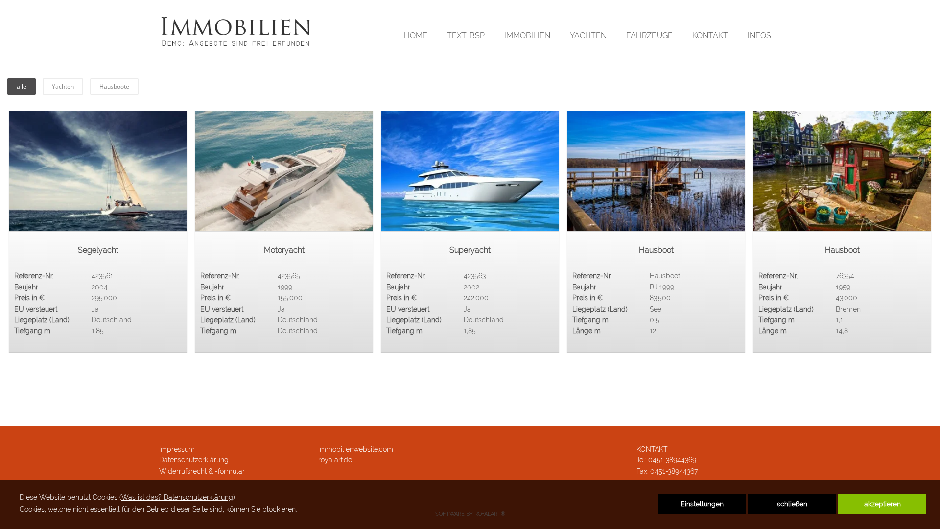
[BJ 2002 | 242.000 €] (470, 171)
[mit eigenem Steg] (656, 171)
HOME (415, 35)
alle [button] (21, 86)
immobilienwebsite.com (355, 449)
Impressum (177, 449)
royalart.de (335, 460)
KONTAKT (710, 35)
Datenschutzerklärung (194, 460)
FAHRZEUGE (649, 35)
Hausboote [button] (114, 86)
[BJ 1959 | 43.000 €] (842, 171)
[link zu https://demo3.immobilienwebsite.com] (235, 32)
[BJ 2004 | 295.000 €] (98, 171)
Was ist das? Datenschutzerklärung (177, 497)
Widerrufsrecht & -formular (202, 471)
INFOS (759, 35)
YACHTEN (588, 35)
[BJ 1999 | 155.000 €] (284, 171)
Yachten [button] (63, 86)
